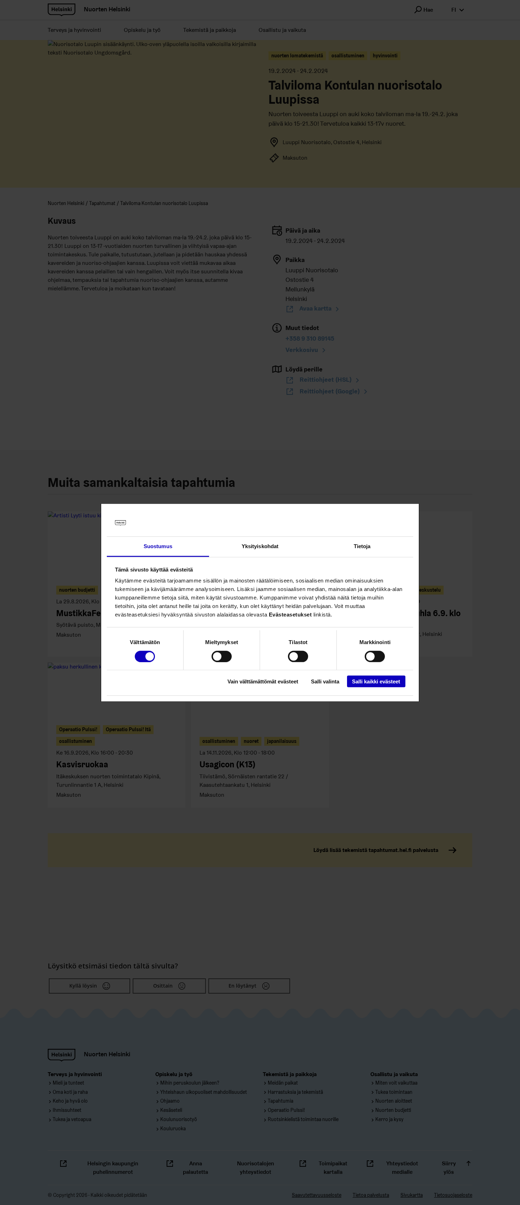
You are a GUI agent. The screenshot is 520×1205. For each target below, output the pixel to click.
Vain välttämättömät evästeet (262, 681)
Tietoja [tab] (362, 546)
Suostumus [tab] (158, 546)
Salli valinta (325, 681)
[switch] (222, 656)
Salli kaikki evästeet (376, 681)
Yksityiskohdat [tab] (260, 546)
